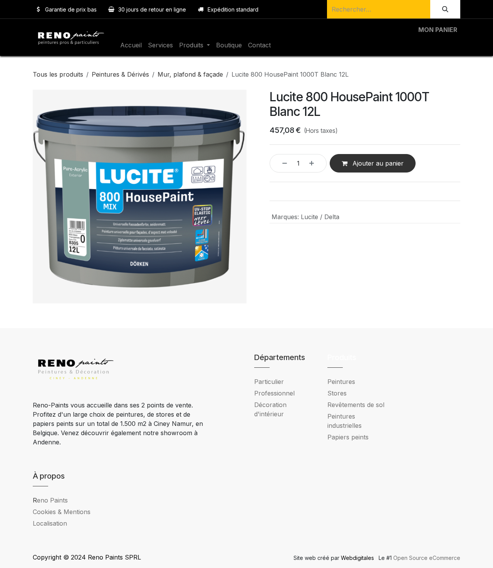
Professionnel (274, 393)
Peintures (341, 381)
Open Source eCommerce (426, 558)
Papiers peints (348, 437)
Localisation (50, 523)
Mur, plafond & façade (190, 74)
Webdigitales (358, 558)
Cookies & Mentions (62, 512)
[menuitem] (131, 45)
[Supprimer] (280, 163)
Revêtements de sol (355, 405)
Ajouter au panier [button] (377, 163)
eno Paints (50, 500)
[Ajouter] (315, 163)
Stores (337, 393)
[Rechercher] (445, 9)
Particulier (269, 381)
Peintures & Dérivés (120, 74)
